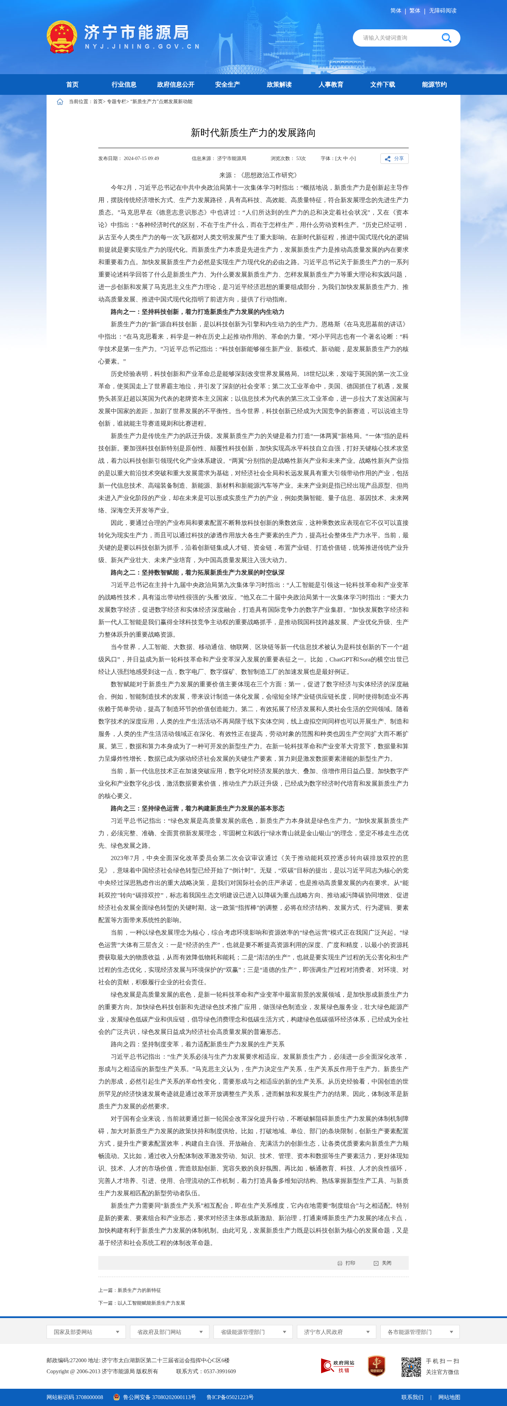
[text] (394, 38)
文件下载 (382, 84)
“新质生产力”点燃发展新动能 (161, 101)
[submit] (446, 38)
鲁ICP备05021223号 (230, 1397)
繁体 (414, 10)
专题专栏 (116, 101)
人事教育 (331, 84)
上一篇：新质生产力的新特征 (129, 1290)
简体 (395, 10)
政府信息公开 (176, 84)
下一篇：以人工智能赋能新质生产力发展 (141, 1303)
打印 (350, 1263)
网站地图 (449, 1397)
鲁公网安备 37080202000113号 (159, 1397)
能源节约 (434, 84)
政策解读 (279, 84)
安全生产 (227, 84)
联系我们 (412, 1397)
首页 (72, 84)
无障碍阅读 (443, 10)
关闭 (386, 1263)
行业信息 (124, 84)
